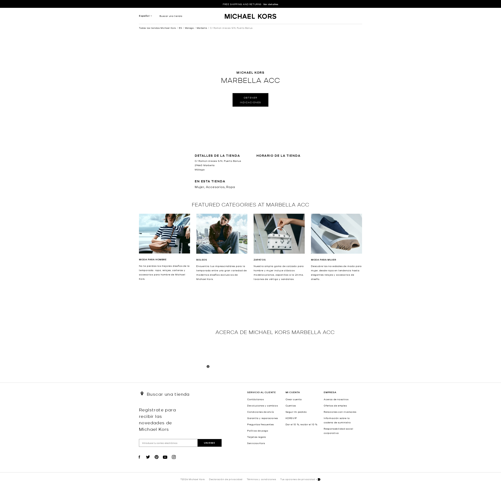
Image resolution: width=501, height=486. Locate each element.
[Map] (175, 332)
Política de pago (257, 430)
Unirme (209, 442)
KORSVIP (291, 418)
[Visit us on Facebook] (139, 460)
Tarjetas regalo (256, 436)
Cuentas (291, 405)
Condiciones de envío (260, 411)
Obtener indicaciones (250, 100)
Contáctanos (255, 399)
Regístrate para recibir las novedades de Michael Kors (157, 419)
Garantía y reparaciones (262, 418)
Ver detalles (270, 4)
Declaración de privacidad (225, 479)
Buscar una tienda (170, 15)
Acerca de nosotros (336, 399)
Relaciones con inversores (340, 411)
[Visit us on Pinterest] (156, 460)
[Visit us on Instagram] (173, 460)
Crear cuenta (294, 399)
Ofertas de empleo (335, 405)
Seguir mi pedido (296, 411)
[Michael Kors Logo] (251, 17)
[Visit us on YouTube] (165, 460)
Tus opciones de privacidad (297, 479)
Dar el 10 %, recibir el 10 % (301, 424)
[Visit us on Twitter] (148, 460)
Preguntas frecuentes (260, 424)
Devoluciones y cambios (262, 405)
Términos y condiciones (261, 479)
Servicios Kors (256, 443)
